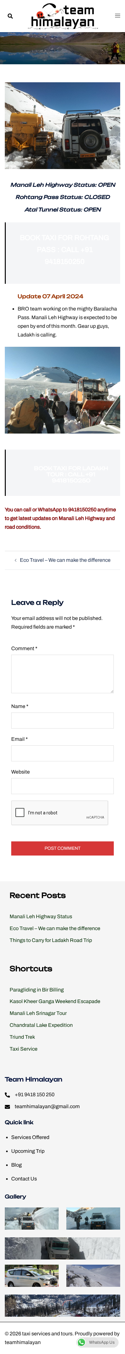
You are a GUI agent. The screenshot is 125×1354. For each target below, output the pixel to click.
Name (20, 706)
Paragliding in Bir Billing (37, 989)
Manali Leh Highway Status (41, 916)
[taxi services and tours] (62, 15)
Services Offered (30, 1137)
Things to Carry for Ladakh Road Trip (51, 940)
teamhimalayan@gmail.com (47, 1106)
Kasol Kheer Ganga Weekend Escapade (55, 1001)
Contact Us (24, 1178)
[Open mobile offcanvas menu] (117, 16)
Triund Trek (22, 1037)
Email (19, 739)
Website (20, 772)
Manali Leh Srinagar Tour (38, 1013)
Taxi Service (24, 1049)
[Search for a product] (10, 16)
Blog (16, 1165)
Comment (24, 648)
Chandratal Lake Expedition (41, 1025)
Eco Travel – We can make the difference (65, 560)
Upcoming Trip (28, 1151)
